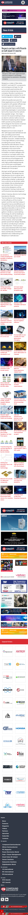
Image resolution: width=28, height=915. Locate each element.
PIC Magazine (6, 849)
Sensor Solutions (8, 859)
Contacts (5, 838)
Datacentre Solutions (9, 862)
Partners (5, 831)
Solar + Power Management (11, 854)
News (4, 821)
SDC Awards (6, 882)
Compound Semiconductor (11, 844)
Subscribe (5, 836)
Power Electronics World (10, 852)
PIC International (7, 872)
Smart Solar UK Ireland (10, 857)
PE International (7, 874)
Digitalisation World (9, 864)
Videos (4, 828)
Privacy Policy (22, 909)
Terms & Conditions (13, 909)
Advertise (5, 833)
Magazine (5, 826)
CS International (7, 869)
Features (5, 823)
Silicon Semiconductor (10, 847)
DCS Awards (6, 880)
